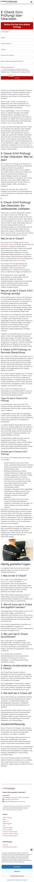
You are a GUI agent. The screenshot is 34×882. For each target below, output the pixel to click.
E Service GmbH (8, 827)
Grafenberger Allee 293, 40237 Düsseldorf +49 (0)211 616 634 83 (16, 797)
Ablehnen (17, 871)
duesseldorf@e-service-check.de (14, 801)
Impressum (24, 879)
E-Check (17, 111)
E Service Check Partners (10, 833)
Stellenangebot (7, 823)
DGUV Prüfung (7, 817)
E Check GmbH (7, 829)
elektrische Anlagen (19, 260)
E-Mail (3, 37)
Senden (17, 78)
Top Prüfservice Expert (10, 847)
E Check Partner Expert (10, 835)
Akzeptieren (17, 867)
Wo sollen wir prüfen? (8, 55)
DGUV (4, 819)
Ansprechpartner (6, 43)
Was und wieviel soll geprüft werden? (12, 61)
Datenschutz (19, 879)
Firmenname (5, 31)
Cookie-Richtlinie (11, 879)
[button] (31, 850)
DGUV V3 (6, 821)
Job (4, 825)
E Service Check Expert (10, 831)
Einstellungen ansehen (17, 876)
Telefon (3, 49)
